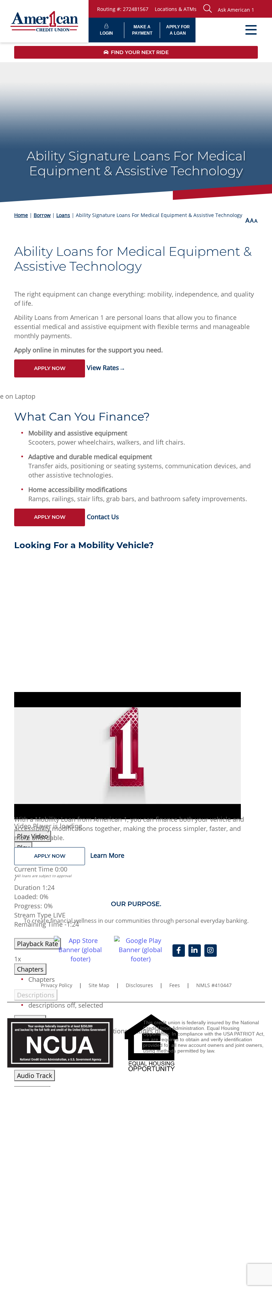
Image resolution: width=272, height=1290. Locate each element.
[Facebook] (178, 950)
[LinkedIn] (194, 950)
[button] (236, 9)
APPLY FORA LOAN (178, 30)
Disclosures (139, 985)
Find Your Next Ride (140, 52)
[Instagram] (210, 950)
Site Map (99, 985)
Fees (174, 985)
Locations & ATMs (176, 9)
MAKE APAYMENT (142, 30)
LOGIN (106, 33)
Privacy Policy (56, 985)
